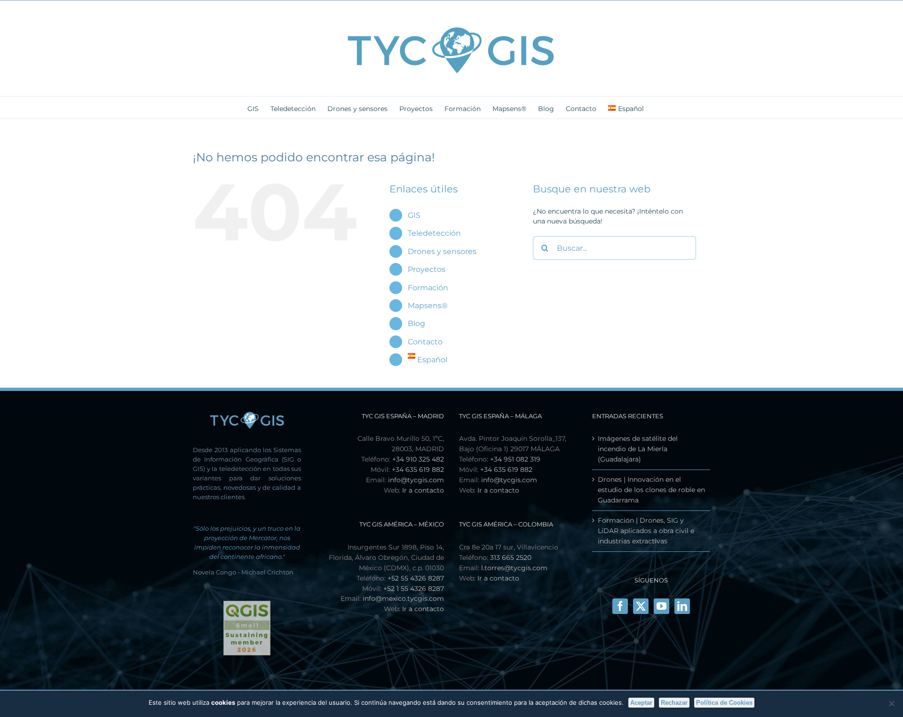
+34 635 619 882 (418, 469)
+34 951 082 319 (515, 459)
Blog (416, 323)
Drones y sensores (442, 251)
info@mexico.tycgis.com (403, 598)
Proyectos (426, 269)
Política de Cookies (724, 702)
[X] (641, 606)
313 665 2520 (510, 557)
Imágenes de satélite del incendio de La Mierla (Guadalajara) (638, 448)
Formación (428, 287)
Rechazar (674, 702)
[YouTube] (661, 606)
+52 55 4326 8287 (416, 578)
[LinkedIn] (682, 606)
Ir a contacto (423, 490)
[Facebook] (620, 606)
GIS (414, 215)
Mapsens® (428, 305)
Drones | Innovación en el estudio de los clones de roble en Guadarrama (651, 489)
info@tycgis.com (416, 480)
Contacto (425, 341)
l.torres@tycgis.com (514, 568)
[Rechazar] (891, 703)
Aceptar (641, 702)
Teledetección (434, 233)
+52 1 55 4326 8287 (413, 588)
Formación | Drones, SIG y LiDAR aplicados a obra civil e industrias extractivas (646, 530)
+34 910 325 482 (418, 459)
